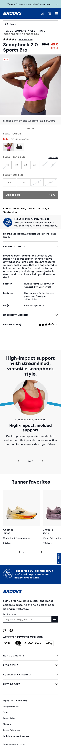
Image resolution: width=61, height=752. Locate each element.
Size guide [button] (53, 157)
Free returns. (32, 577)
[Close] (56, 4)
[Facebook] (11, 630)
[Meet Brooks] (30, 684)
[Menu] (56, 13)
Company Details (11, 706)
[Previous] (20, 461)
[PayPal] (28, 643)
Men (48, 4)
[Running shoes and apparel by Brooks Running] (12, 13)
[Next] (41, 461)
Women (41, 4)
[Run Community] (30, 655)
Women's (20, 31)
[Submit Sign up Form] (55, 619)
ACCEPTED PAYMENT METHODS (23, 637)
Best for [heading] (7, 283)
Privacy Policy (9, 718)
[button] (30, 89)
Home (7, 31)
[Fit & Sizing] (30, 665)
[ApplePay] (49, 643)
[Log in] (42, 13)
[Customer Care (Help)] (30, 674)
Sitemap (7, 724)
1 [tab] (23, 552)
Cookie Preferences (11, 730)
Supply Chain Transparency (15, 700)
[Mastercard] (18, 643)
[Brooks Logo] (30, 592)
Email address (9, 614)
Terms (5, 712)
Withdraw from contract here (16, 736)
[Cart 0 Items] (49, 13)
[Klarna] (38, 643)
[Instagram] (4, 630)
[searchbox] (33, 24)
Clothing (36, 31)
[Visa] (7, 643)
